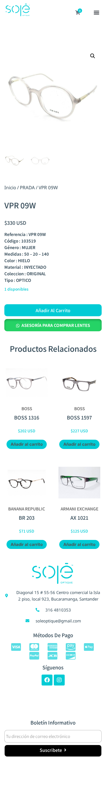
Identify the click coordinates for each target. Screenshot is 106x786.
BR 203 (27, 517)
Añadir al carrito (53, 310)
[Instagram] (59, 680)
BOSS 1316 (26, 417)
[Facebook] (47, 680)
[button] (96, 13)
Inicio (10, 187)
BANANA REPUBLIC (26, 509)
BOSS (26, 408)
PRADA (27, 187)
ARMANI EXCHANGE (79, 509)
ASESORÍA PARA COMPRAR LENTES (55, 325)
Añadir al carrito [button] (27, 444)
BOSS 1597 (79, 417)
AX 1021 (79, 517)
